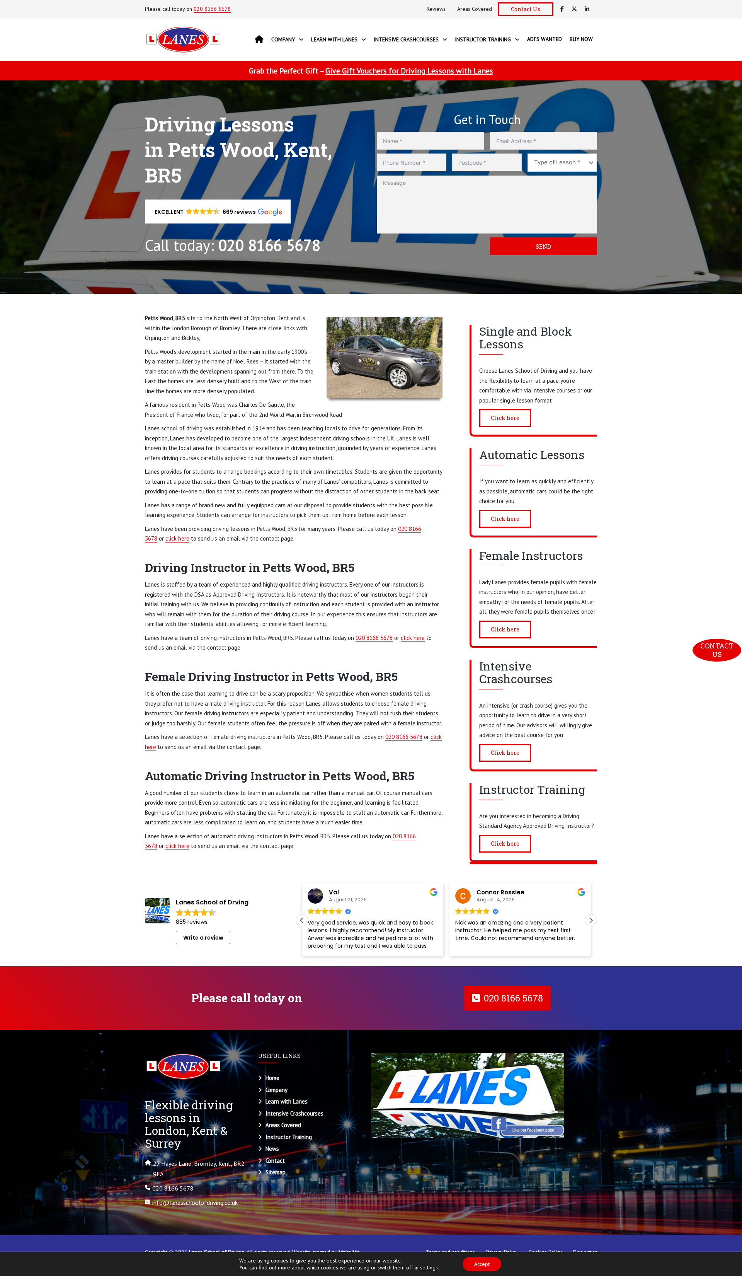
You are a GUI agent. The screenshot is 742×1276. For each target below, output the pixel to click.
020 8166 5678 (212, 8)
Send (543, 246)
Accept (482, 1264)
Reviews (436, 8)
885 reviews (192, 922)
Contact (275, 1160)
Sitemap (275, 1172)
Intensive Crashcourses (294, 1113)
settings (429, 1267)
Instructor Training (288, 1137)
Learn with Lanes (286, 1101)
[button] (218, 211)
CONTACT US (717, 650)
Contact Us (525, 9)
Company (276, 1089)
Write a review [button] (203, 938)
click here (177, 538)
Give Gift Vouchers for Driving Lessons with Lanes (409, 71)
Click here (505, 417)
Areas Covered (474, 8)
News (272, 1148)
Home (272, 1078)
